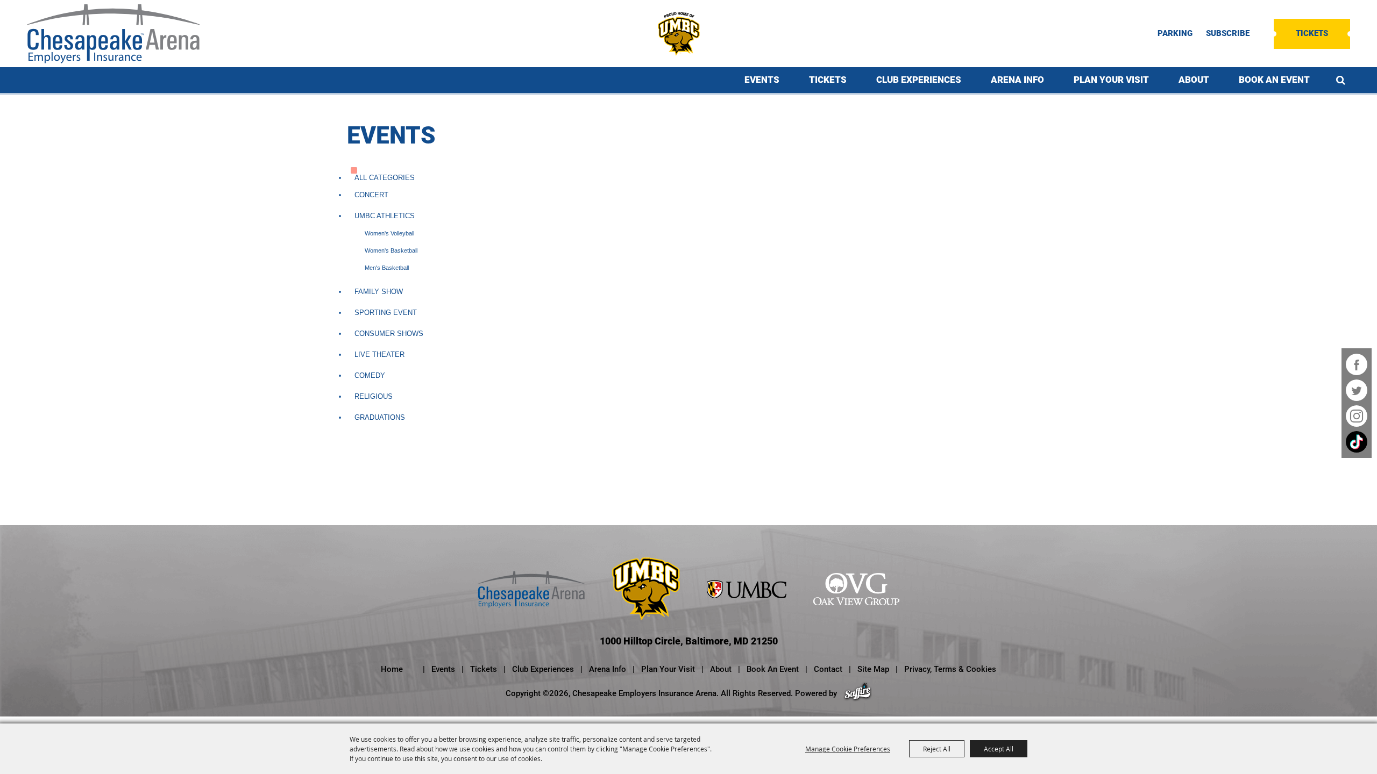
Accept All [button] (998, 748)
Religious (373, 396)
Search (1340, 80)
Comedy (369, 375)
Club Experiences (918, 79)
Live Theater (379, 354)
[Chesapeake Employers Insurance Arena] (113, 33)
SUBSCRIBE (1228, 34)
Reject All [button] (936, 748)
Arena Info (1017, 79)
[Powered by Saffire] (857, 693)
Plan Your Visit (1111, 79)
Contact (828, 669)
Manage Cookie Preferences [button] (847, 748)
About (1194, 79)
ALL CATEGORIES (384, 178)
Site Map (873, 669)
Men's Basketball (387, 267)
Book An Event (1274, 79)
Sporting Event (385, 313)
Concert (371, 195)
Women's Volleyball (389, 233)
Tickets (1312, 33)
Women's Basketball (391, 250)
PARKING (1175, 34)
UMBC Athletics (384, 216)
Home (392, 669)
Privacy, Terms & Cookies (950, 669)
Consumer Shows (388, 333)
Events (761, 79)
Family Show (378, 292)
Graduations (379, 417)
